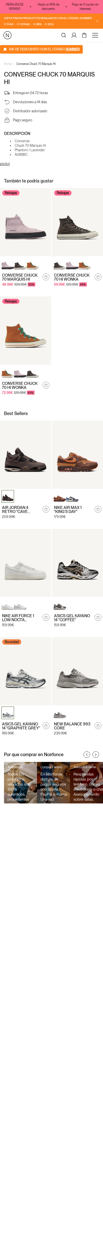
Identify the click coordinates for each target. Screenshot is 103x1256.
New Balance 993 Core (72, 726)
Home (8, 64)
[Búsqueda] (64, 35)
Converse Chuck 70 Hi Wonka (72, 277)
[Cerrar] (97, 21)
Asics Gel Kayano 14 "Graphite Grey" (21, 726)
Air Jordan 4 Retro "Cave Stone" (15, 510)
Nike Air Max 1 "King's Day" (68, 510)
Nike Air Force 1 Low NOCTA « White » (18, 618)
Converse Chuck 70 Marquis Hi (36, 64)
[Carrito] (85, 35)
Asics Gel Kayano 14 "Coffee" (72, 618)
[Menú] (96, 35)
